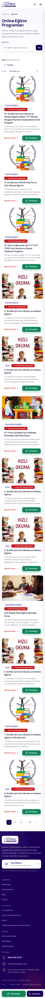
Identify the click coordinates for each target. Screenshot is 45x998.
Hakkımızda (6, 884)
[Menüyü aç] (40, 4)
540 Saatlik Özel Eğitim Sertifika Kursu (20, 614)
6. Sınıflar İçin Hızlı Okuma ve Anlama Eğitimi (22, 673)
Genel (4, 920)
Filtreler (10, 65)
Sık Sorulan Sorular (9, 936)
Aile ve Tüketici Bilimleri (11, 915)
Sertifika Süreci (8, 889)
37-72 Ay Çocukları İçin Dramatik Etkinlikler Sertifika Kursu (20, 434)
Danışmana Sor (8, 946)
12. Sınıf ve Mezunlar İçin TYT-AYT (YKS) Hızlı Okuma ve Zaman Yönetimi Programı (21, 248)
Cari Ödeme (6, 941)
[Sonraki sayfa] (36, 822)
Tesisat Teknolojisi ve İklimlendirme (16, 925)
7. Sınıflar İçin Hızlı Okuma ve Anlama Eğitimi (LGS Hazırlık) (22, 736)
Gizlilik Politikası (14, 984)
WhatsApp (33, 138)
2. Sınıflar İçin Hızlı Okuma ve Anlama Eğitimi (22, 312)
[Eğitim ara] (34, 4)
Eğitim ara (5, 42)
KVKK (4, 984)
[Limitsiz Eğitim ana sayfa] (9, 4)
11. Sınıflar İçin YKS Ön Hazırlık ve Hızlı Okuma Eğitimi (20, 184)
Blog (3, 894)
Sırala (4, 71)
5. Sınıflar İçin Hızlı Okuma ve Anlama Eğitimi (22, 552)
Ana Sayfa (5, 14)
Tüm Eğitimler (7, 910)
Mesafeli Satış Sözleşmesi (32, 984)
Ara (39, 47)
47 (30, 822)
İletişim (5, 899)
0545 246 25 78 (14, 957)
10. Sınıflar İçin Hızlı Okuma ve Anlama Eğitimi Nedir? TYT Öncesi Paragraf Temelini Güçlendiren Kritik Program (22, 118)
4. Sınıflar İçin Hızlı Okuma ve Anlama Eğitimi (22, 493)
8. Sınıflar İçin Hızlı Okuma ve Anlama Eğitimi (22, 795)
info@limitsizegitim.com (17, 964)
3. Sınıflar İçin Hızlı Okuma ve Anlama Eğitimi (22, 371)
